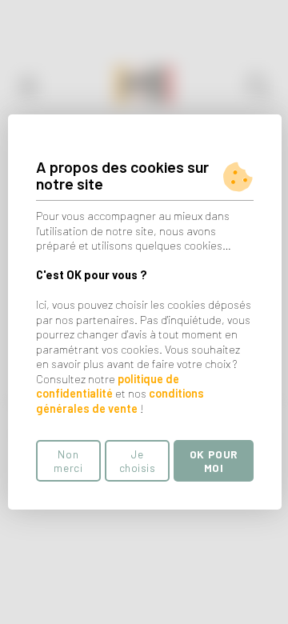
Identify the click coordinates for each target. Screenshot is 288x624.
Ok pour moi (214, 460)
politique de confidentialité (107, 386)
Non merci (68, 460)
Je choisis (137, 460)
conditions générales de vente (120, 400)
